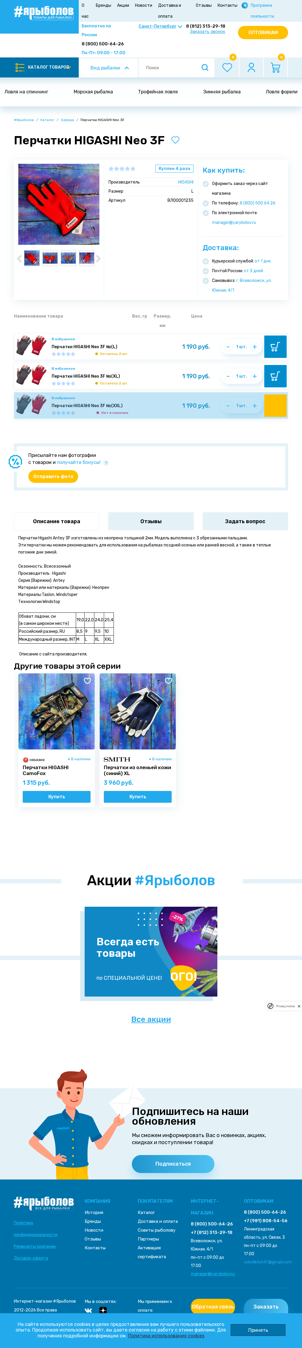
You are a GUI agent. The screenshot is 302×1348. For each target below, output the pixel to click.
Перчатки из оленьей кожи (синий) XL (137, 770)
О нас (85, 11)
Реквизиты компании (35, 1246)
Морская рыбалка (93, 92)
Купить (56, 796)
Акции (123, 5)
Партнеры (148, 1239)
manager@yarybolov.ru (234, 222)
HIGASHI (185, 182)
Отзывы (204, 5)
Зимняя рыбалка (222, 92)
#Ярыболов (24, 120)
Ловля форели (282, 92)
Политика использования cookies (166, 1336)
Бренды (103, 5)
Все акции (151, 1019)
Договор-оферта (31, 1258)
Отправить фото (53, 476)
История (94, 1212)
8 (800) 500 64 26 (257, 203)
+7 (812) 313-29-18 (211, 1232)
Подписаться (173, 1164)
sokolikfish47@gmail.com (268, 1262)
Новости (143, 5)
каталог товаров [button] (48, 67)
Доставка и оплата (169, 11)
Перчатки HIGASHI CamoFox (46, 770)
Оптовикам (263, 32)
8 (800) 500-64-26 (103, 44)
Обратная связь (213, 1307)
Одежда (67, 120)
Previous (19, 258)
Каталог (47, 120)
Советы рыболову (156, 1230)
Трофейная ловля (158, 92)
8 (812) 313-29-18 (205, 26)
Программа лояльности (262, 11)
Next (98, 258)
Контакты (227, 5)
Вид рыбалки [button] (105, 68)
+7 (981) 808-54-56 (266, 1220)
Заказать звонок (207, 31)
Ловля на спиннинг (26, 92)
